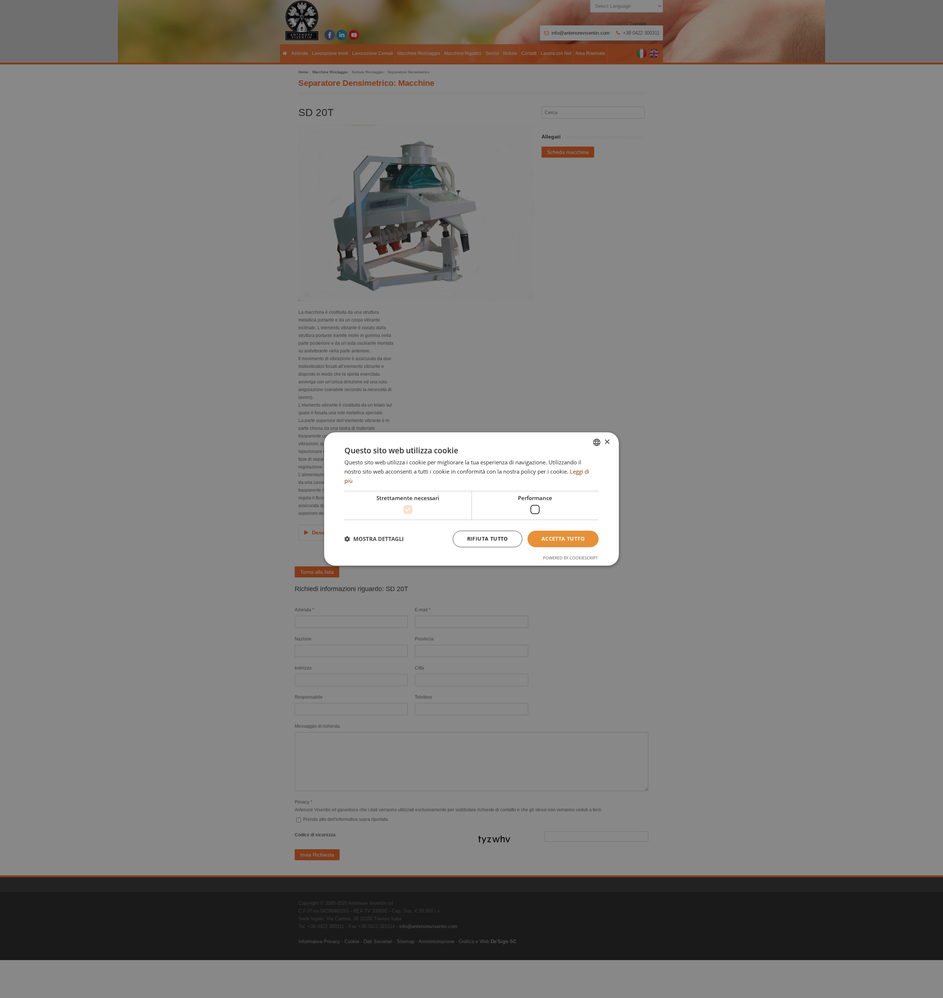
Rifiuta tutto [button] (487, 538)
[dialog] (471, 499)
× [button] (607, 442)
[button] (374, 539)
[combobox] (596, 442)
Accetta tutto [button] (563, 538)
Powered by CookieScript (570, 558)
